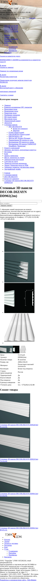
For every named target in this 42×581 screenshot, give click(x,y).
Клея (6, 154)
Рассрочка (8, 41)
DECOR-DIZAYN (15, 127)
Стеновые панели (10, 125)
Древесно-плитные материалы (15, 163)
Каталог (7, 35)
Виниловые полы (10, 109)
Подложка (8, 152)
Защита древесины (11, 156)
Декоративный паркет (12, 121)
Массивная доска (10, 119)
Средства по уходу (11, 161)
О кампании (13, 47)
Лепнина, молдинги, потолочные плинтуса (20, 150)
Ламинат (7, 105)
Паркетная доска (10, 113)
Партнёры (12, 49)
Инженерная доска (11, 111)
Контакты (8, 52)
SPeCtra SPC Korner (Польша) (19, 138)
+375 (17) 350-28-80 (11, 31)
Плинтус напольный (11, 148)
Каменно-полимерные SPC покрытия (18, 107)
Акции (6, 37)
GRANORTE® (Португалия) (19, 134)
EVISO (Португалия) (16, 132)
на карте (32, 18)
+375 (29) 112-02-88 (11, 26)
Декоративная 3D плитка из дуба (21, 140)
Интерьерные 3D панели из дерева (21, 142)
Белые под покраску (20, 128)
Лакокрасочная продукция (14, 159)
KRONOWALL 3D (15, 136)
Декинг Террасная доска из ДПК (16, 165)
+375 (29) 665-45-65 (11, 27)
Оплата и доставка (11, 39)
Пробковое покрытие (12, 115)
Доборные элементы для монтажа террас (19, 167)
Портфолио (13, 51)
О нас (6, 45)
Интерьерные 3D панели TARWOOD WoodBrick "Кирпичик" (22, 145)
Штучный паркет (10, 117)
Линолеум (8, 123)
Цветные (16, 130)
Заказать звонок (6, 205)
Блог (6, 43)
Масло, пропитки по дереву (14, 158)
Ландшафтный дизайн (12, 169)
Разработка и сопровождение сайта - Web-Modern (18, 580)
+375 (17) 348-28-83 (10, 29)
